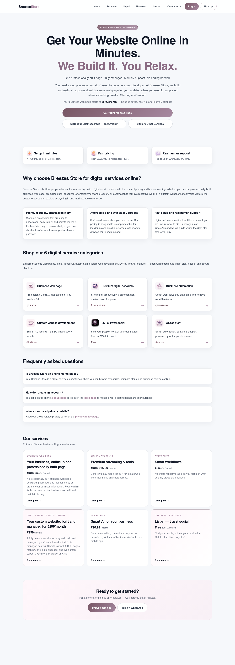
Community (174, 6)
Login (191, 6)
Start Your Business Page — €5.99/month (94, 123)
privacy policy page (86, 416)
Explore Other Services (150, 123)
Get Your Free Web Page (117, 112)
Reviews (141, 6)
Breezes (28, 6)
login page (90, 397)
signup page (58, 397)
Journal (156, 6)
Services (112, 6)
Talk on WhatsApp (132, 607)
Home (97, 6)
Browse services (101, 607)
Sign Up (208, 6)
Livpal (126, 6)
